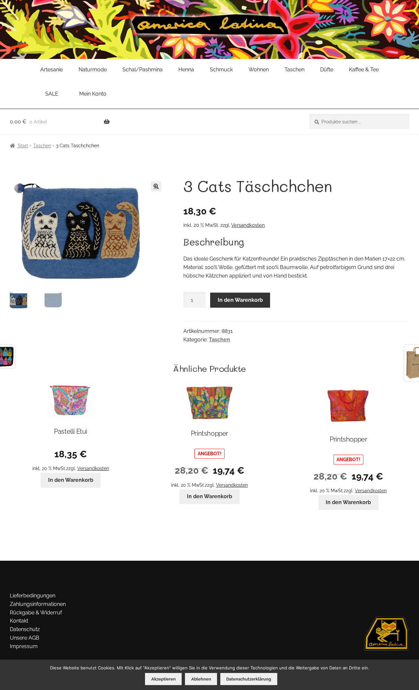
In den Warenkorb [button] (70, 480)
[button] (156, 186)
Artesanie (51, 69)
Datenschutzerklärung (248, 679)
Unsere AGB (24, 638)
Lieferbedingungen (32, 595)
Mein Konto (92, 94)
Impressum (24, 646)
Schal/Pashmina (142, 69)
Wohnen (258, 69)
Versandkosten (248, 225)
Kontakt (19, 621)
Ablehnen (201, 679)
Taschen (294, 69)
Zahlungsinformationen (38, 604)
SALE (51, 94)
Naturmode (93, 69)
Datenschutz (25, 629)
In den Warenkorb (240, 300)
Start (23, 145)
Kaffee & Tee (364, 69)
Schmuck (221, 69)
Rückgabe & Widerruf (36, 612)
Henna (186, 69)
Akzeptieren (163, 679)
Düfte (326, 69)
